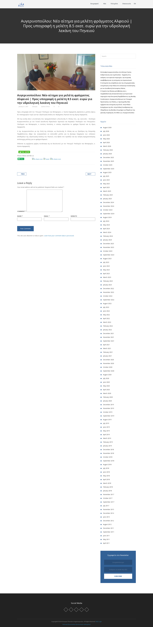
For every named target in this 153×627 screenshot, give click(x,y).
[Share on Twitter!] (23, 162)
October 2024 (107, 210)
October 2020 (107, 367)
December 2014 (108, 513)
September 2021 (108, 341)
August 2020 (107, 375)
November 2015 (108, 509)
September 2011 (108, 532)
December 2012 (108, 521)
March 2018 (107, 483)
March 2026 (107, 146)
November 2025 (108, 161)
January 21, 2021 (23, 106)
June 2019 (106, 427)
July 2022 (106, 307)
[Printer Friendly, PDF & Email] (24, 152)
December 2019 (108, 405)
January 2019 (107, 446)
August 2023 (107, 259)
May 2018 (106, 476)
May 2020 (106, 386)
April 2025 (106, 187)
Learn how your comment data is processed (59, 236)
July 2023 (106, 262)
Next (89, 174)
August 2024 (107, 217)
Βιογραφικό (94, 4)
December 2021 (108, 333)
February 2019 (108, 442)
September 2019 (108, 416)
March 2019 (107, 438)
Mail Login (99, 621)
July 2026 (106, 131)
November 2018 (108, 453)
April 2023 (106, 273)
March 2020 (107, 393)
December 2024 (108, 202)
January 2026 (107, 154)
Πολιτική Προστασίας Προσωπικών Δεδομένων (76, 624)
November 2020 (108, 363)
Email (47, 216)
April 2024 (106, 229)
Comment (21, 211)
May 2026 (106, 139)
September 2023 (108, 255)
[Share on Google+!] (25, 162)
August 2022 (107, 303)
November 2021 (108, 337)
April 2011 (106, 543)
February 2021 (108, 352)
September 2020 (108, 371)
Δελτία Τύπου (45, 106)
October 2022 (107, 296)
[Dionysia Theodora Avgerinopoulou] (21, 4)
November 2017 (108, 494)
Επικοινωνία (126, 4)
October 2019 (107, 412)
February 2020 (108, 397)
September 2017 (108, 502)
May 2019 (106, 431)
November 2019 (108, 408)
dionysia (34, 106)
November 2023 (108, 247)
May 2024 (106, 225)
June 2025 (106, 180)
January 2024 (107, 240)
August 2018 (107, 464)
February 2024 (108, 236)
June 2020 (106, 382)
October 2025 (107, 165)
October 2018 (107, 457)
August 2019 (107, 420)
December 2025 (108, 157)
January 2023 (107, 285)
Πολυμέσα (114, 4)
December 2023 (108, 244)
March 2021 (107, 348)
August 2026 (107, 127)
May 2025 (106, 184)
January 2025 (107, 199)
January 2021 (107, 356)
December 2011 (108, 528)
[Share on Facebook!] (20, 162)
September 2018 (108, 461)
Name (20, 216)
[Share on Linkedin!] (28, 162)
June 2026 (106, 135)
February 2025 (108, 195)
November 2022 (108, 292)
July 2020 (106, 378)
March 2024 (107, 232)
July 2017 (106, 506)
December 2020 (108, 360)
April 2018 (106, 479)
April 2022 (106, 318)
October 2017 (107, 498)
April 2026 (106, 142)
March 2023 (107, 277)
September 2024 (108, 214)
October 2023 (107, 251)
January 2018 (107, 491)
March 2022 (107, 322)
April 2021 (106, 345)
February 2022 (108, 326)
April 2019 (106, 435)
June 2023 (106, 266)
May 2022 (106, 315)
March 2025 (107, 191)
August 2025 (107, 172)
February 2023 (108, 281)
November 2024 (108, 206)
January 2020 (107, 401)
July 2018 (106, 468)
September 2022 (108, 300)
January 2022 (107, 330)
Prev (23, 174)
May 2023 (106, 270)
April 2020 (106, 390)
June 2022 (106, 311)
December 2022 (108, 288)
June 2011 (106, 536)
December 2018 (108, 449)
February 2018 (108, 487)
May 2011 (106, 539)
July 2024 (106, 221)
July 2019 (106, 423)
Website (74, 216)
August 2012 (107, 524)
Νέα (104, 4)
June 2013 (106, 517)
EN (135, 4)
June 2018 (106, 472)
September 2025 (108, 169)
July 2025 (106, 176)
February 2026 (108, 150)
